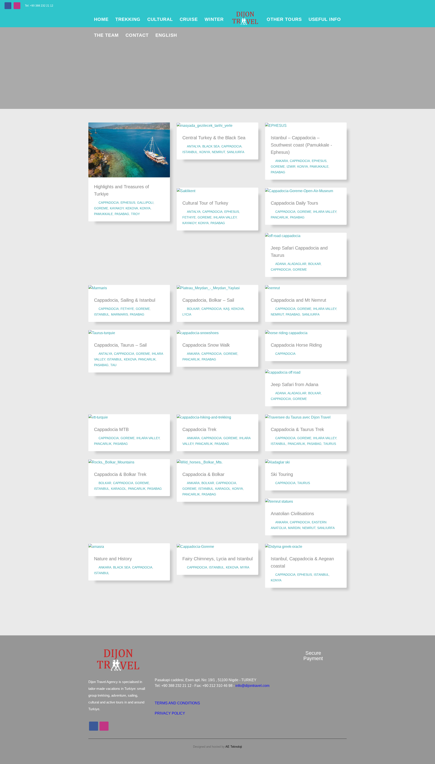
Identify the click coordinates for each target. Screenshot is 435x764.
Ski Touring (282, 474)
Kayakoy (117, 208)
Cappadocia (109, 202)
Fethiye (189, 217)
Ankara (281, 161)
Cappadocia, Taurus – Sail (120, 345)
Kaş (226, 309)
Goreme (101, 208)
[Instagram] (17, 5)
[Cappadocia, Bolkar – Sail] (208, 287)
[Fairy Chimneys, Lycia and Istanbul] (195, 546)
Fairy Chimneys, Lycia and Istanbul (217, 558)
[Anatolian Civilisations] (279, 501)
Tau (113, 365)
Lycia (186, 314)
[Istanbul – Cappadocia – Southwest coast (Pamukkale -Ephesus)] (276, 125)
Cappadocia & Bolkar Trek (120, 474)
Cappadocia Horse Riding (296, 345)
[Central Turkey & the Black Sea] (204, 125)
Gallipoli (145, 202)
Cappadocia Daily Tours (294, 203)
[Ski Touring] (277, 462)
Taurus (329, 444)
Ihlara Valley (225, 217)
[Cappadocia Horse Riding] (286, 332)
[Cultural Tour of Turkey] (186, 190)
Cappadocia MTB (111, 429)
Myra (244, 567)
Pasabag (122, 214)
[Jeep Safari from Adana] (282, 372)
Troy (135, 214)
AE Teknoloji (233, 746)
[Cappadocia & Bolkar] (199, 462)
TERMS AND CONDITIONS (177, 703)
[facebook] (8, 5)
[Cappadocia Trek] (203, 417)
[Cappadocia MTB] (98, 417)
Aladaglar (297, 264)
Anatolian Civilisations (292, 513)
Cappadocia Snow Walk (206, 345)
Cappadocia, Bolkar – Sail (208, 300)
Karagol (118, 488)
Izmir (291, 166)
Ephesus (128, 202)
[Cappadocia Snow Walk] (197, 332)
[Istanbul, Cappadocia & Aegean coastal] (283, 546)
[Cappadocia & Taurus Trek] (297, 417)
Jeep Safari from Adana (294, 384)
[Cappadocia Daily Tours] (299, 190)
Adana (280, 264)
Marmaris (119, 314)
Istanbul (190, 152)
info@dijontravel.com (252, 686)
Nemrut (218, 152)
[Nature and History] (96, 546)
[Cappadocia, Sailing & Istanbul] (97, 287)
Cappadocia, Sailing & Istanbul (124, 300)
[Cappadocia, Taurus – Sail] (101, 332)
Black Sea (211, 146)
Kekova (132, 208)
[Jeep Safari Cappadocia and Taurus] (282, 235)
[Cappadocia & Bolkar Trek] (111, 462)
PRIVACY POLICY (170, 713)
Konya (145, 208)
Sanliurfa (235, 152)
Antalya (194, 146)
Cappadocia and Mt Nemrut (298, 300)
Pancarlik (279, 217)
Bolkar (314, 264)
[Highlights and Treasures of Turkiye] (129, 149)
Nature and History (113, 558)
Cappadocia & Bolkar (203, 474)
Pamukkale (103, 214)
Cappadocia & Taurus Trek (297, 429)
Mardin (294, 528)
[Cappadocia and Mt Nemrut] (272, 287)
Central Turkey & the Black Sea (213, 137)
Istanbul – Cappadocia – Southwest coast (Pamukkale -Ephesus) (301, 145)
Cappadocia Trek (199, 429)
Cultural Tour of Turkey (205, 203)
